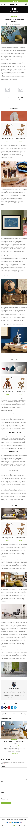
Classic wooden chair (20, 138)
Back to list (14, 713)
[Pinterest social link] (14, 1)
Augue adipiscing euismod (7, 138)
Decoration (15, 11)
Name (2, 781)
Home (11, 11)
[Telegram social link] (17, 1)
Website (2, 792)
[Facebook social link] (10, 1)
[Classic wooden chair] (20, 130)
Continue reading (14, 753)
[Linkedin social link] (16, 1)
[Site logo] (14, 4)
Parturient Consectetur (18, 206)
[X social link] (12, 1)
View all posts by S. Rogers (14, 697)
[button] (12, 124)
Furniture (7, 139)
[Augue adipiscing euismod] (7, 130)
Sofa (16, 703)
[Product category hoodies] (20, 92)
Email (2, 787)
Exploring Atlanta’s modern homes (14, 743)
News (11, 703)
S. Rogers (9, 24)
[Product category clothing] (7, 92)
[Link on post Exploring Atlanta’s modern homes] (14, 730)
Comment (3, 766)
